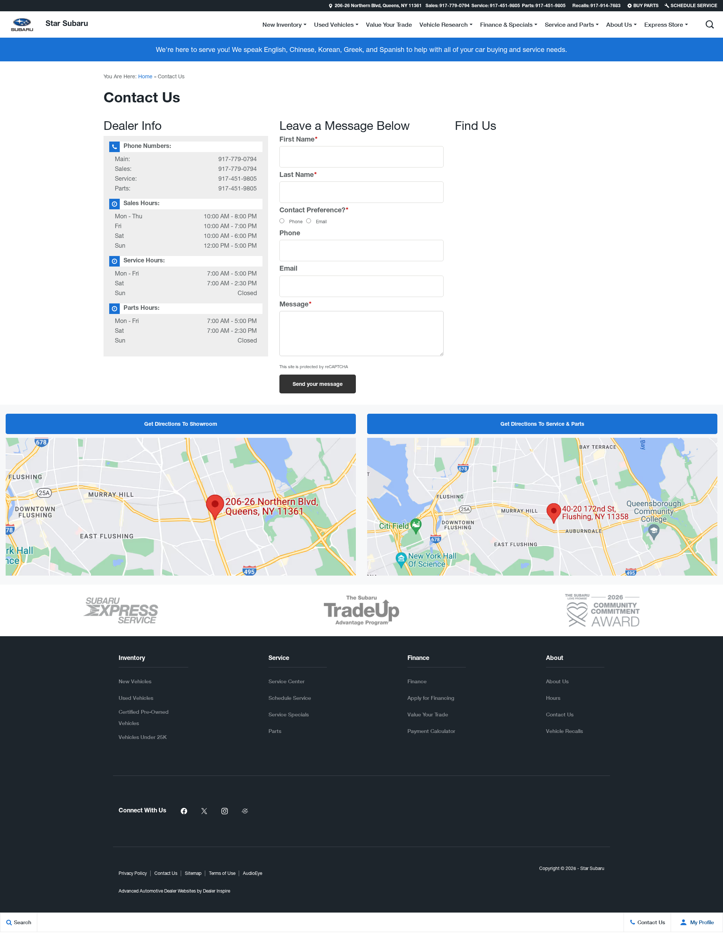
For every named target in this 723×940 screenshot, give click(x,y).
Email (321, 221)
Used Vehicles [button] (334, 26)
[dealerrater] (244, 811)
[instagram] (224, 811)
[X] (204, 811)
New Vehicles (135, 681)
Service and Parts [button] (569, 26)
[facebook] (183, 811)
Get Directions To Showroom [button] (180, 424)
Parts (274, 731)
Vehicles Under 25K (143, 737)
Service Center (286, 681)
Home (145, 76)
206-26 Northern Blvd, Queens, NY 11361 (378, 6)
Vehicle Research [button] (443, 26)
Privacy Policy (133, 873)
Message (295, 305)
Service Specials (288, 714)
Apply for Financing (430, 698)
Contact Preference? (313, 210)
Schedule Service (289, 698)
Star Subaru (592, 868)
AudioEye (252, 873)
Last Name (298, 175)
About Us (557, 681)
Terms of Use (222, 873)
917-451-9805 (237, 178)
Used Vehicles (136, 698)
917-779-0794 (237, 158)
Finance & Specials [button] (506, 26)
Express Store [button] (663, 26)
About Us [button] (619, 26)
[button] (6, 6)
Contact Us (560, 714)
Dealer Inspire (216, 891)
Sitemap (193, 873)
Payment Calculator (431, 731)
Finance (417, 681)
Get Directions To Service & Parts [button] (542, 424)
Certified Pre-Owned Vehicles (144, 717)
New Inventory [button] (282, 26)
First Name (298, 140)
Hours (553, 698)
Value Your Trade (389, 24)
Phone (295, 221)
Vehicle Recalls (564, 731)
